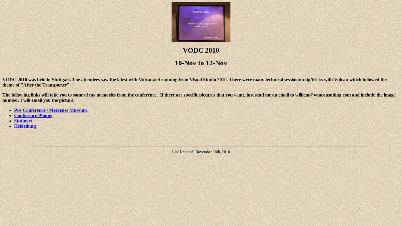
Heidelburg (25, 126)
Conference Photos (33, 115)
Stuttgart (23, 120)
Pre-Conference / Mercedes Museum (50, 110)
